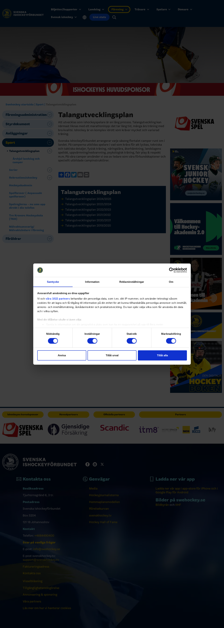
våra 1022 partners (58, 298)
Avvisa (62, 355)
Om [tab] (171, 281)
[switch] (92, 341)
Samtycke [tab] (53, 281)
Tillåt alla (162, 355)
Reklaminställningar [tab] (131, 281)
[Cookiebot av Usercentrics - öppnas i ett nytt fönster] (171, 270)
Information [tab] (92, 281)
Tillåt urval (112, 355)
